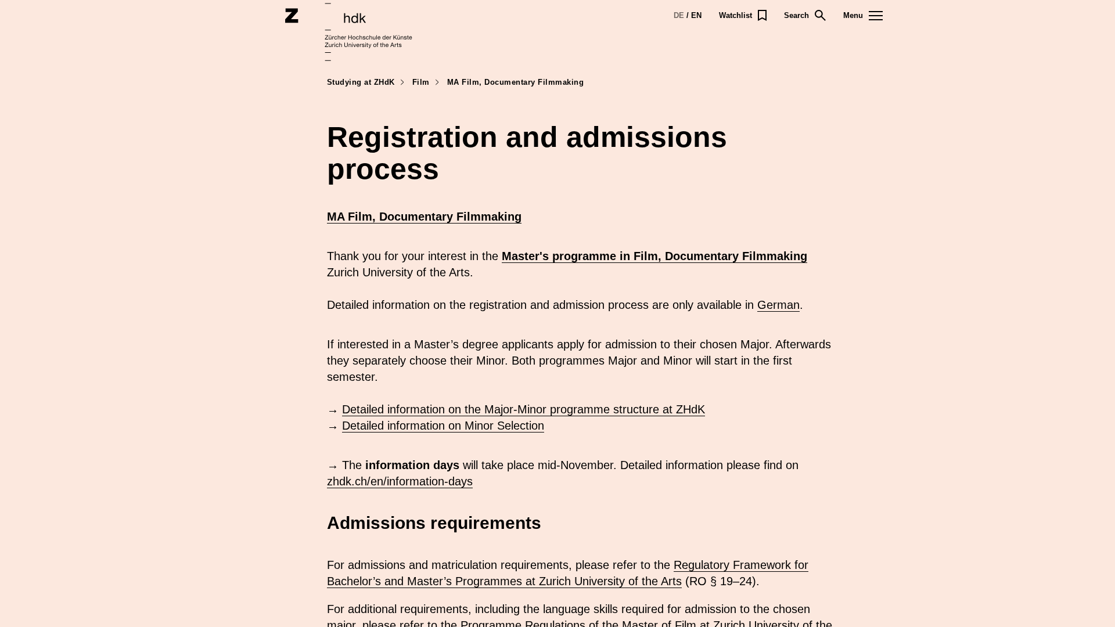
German (778, 304)
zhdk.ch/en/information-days (400, 481)
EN (696, 15)
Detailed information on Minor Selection (443, 425)
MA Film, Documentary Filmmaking (424, 216)
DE (679, 15)
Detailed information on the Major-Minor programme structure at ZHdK (523, 409)
